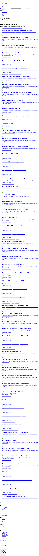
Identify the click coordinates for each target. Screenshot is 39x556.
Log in (22, 8)
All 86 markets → (3, 540)
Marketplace (4, 508)
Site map (3, 546)
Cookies (3, 543)
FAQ (3, 522)
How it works (4, 13)
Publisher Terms (4, 545)
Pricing (3, 509)
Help (3, 528)
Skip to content (2, 0)
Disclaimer (4, 544)
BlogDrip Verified (5, 515)
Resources (3, 5)
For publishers (4, 4)
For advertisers (4, 3)
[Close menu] (3, 10)
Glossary (3, 521)
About (3, 6)
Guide (3, 520)
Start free (24, 8)
